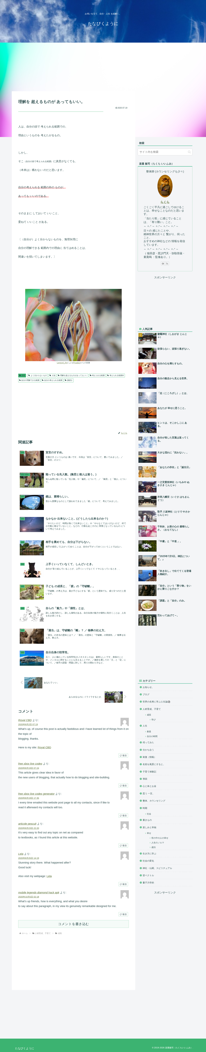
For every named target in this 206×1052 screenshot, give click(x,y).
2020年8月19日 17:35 (28, 798)
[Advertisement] (103, 66)
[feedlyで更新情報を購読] (163, 263)
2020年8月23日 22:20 (28, 828)
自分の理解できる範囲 (30, 380)
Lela (20, 853)
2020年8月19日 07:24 (28, 768)
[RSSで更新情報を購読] (167, 263)
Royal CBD (25, 720)
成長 (23, 375)
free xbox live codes (30, 763)
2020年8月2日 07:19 (28, 724)
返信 (124, 755)
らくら (165, 202)
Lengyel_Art (62, 363)
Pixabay (76, 363)
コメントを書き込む (73, 924)
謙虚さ (70, 380)
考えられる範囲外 (116, 375)
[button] (189, 152)
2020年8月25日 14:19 (28, 858)
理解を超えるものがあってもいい (73, 375)
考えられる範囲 (98, 375)
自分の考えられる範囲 (53, 380)
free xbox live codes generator (36, 793)
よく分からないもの (39, 375)
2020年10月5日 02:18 (28, 897)
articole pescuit (27, 823)
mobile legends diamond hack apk (38, 892)
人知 (53, 375)
